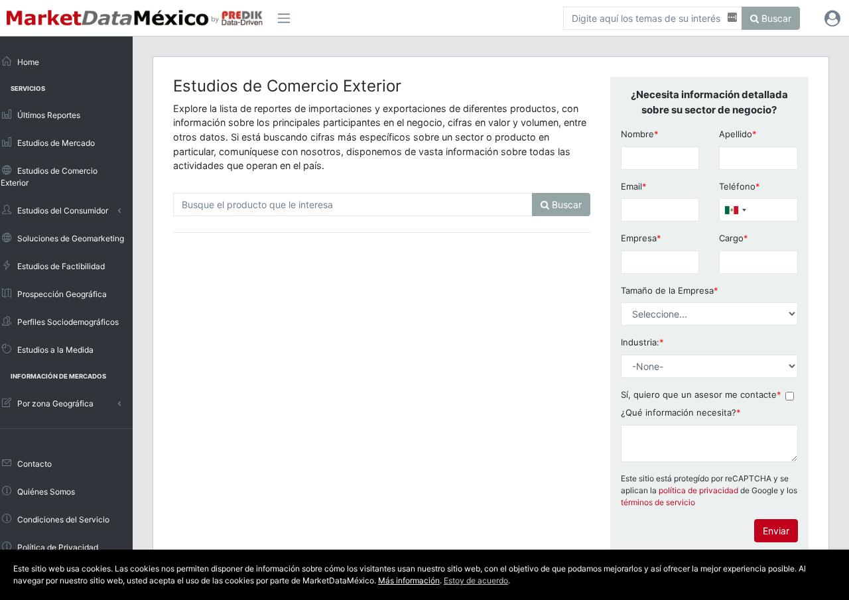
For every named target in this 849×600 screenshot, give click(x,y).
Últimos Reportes (47, 115)
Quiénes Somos (45, 492)
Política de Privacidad (56, 547)
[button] (832, 18)
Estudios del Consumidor (61, 210)
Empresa (641, 238)
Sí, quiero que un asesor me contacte (701, 394)
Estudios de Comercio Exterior (49, 177)
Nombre (640, 134)
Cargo (733, 238)
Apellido (738, 134)
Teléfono (739, 186)
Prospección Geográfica (61, 294)
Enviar (776, 530)
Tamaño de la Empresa (669, 290)
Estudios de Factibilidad (60, 266)
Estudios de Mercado (55, 143)
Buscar (775, 18)
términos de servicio (658, 502)
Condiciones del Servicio (62, 519)
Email (634, 186)
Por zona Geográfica (54, 403)
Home (27, 62)
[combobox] (735, 210)
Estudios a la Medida (54, 350)
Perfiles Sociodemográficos (67, 322)
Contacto (33, 464)
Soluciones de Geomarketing (69, 238)
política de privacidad (698, 490)
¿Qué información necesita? (681, 412)
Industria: (642, 342)
